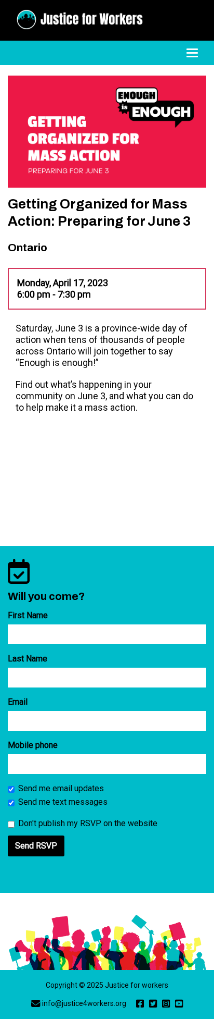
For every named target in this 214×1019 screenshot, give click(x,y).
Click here (82, 396)
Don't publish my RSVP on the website (87, 823)
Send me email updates (61, 788)
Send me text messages (63, 802)
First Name (28, 615)
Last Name (27, 659)
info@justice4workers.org (84, 1003)
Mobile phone (33, 745)
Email (18, 702)
